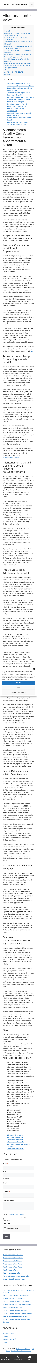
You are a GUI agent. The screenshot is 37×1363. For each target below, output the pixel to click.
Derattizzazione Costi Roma (13, 1255)
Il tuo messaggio (9, 1200)
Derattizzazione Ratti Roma (12, 1261)
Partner (5, 1342)
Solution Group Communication (21, 1351)
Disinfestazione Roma (15, 1135)
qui (29, 240)
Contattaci (7, 74)
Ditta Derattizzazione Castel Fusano (15, 1317)
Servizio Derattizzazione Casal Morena (16, 1301)
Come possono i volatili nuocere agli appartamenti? (16, 1040)
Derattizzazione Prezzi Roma (13, 1258)
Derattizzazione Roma (15, 4)
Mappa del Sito (8, 1333)
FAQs (5, 70)
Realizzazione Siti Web (23, 1349)
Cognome (6, 1179)
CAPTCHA (6, 1223)
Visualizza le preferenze (18, 692)
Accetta (18, 683)
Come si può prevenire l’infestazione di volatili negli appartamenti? (17, 1045)
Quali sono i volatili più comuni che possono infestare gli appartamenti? (16, 1036)
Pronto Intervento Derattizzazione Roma (17, 1276)
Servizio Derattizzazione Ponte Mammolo (17, 1314)
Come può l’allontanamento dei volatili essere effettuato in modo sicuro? (17, 1050)
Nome (4, 1171)
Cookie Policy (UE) (9, 1339)
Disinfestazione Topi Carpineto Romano (17, 1304)
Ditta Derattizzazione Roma (12, 1273)
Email (5, 1183)
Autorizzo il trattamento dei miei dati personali (15, 1219)
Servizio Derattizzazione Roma (14, 1279)
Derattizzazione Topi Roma (12, 1264)
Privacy (5, 1336)
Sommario (7, 31)
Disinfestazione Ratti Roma (12, 1267)
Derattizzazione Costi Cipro (12, 1308)
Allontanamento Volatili (15, 1137)
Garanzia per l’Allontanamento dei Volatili (18, 63)
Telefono (6, 1191)
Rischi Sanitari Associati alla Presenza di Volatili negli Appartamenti (17, 108)
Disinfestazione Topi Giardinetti (14, 1298)
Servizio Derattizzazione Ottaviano (15, 1311)
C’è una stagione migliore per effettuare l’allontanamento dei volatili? (18, 1054)
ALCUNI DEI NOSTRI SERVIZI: (14, 72)
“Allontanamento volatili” (11, 457)
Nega (18, 687)
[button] (34, 669)
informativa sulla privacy (16, 1214)
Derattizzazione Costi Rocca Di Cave (16, 1295)
